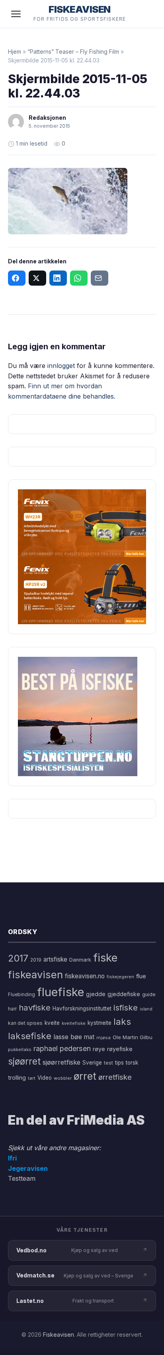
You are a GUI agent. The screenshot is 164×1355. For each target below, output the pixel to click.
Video (44, 1078)
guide (149, 994)
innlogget (61, 366)
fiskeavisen (35, 974)
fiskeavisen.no (85, 976)
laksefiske (29, 1035)
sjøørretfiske (61, 1062)
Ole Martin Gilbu (132, 1037)
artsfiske (55, 959)
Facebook (16, 278)
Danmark (80, 960)
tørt (31, 1078)
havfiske (35, 1007)
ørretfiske (115, 1077)
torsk (132, 1062)
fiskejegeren (120, 976)
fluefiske (60, 992)
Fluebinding (21, 994)
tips (119, 1062)
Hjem (14, 51)
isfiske (125, 1007)
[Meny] (16, 14)
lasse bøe (67, 1037)
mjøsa (103, 1037)
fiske (105, 957)
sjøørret (24, 1061)
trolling (17, 1077)
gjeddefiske (123, 994)
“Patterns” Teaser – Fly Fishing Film (73, 51)
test (108, 1063)
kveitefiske (74, 1023)
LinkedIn (58, 278)
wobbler (63, 1078)
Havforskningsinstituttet (82, 1008)
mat (89, 1037)
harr (12, 1009)
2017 (18, 958)
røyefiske (120, 1048)
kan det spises (25, 1023)
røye (99, 1048)
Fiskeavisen (58, 1334)
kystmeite (99, 1023)
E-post (99, 278)
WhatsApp (79, 278)
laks (122, 1021)
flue (141, 976)
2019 (35, 960)
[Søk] (145, 14)
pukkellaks (19, 1049)
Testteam (21, 1178)
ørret (85, 1076)
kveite (52, 1023)
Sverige (92, 1062)
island (146, 1009)
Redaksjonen (47, 117)
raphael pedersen (62, 1048)
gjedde (95, 994)
